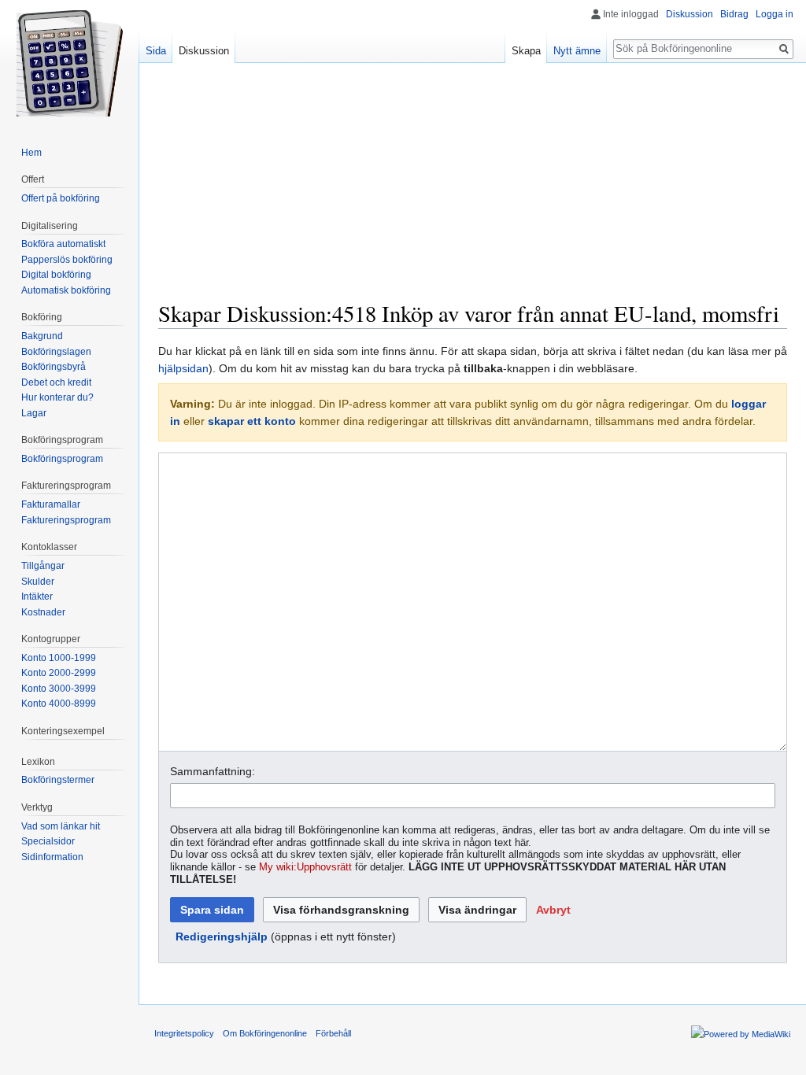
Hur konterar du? (57, 397)
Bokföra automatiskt (63, 243)
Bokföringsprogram (62, 458)
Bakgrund (42, 336)
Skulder (37, 581)
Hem (31, 152)
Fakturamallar (50, 504)
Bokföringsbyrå (53, 366)
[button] (553, 909)
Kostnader (43, 612)
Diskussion (689, 14)
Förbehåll (333, 1033)
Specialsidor (48, 841)
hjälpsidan (183, 368)
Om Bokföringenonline (265, 1033)
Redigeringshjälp (222, 936)
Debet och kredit (56, 382)
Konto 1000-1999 (58, 657)
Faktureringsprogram (66, 520)
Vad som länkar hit (60, 826)
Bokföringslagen (56, 351)
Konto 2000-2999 (58, 672)
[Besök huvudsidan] (69, 63)
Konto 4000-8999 (58, 703)
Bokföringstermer (57, 779)
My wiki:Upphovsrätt (305, 867)
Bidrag (734, 14)
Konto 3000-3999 (58, 688)
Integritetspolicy (184, 1033)
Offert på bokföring (60, 198)
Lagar (33, 413)
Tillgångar (43, 565)
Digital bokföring (56, 274)
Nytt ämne (577, 51)
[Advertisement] (472, 189)
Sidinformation (52, 857)
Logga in (774, 14)
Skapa (526, 51)
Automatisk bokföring (66, 290)
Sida (156, 51)
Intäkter (37, 596)
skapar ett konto (252, 421)
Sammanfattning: (212, 771)
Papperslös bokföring (67, 259)
